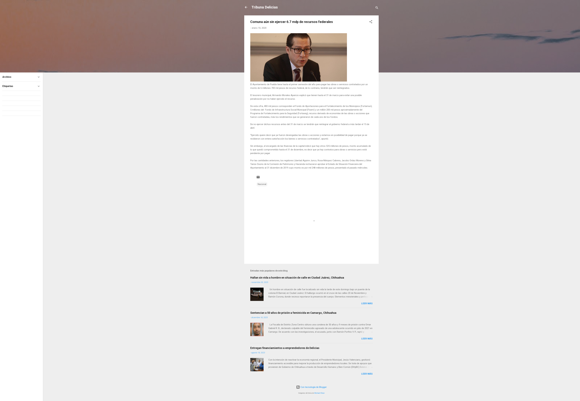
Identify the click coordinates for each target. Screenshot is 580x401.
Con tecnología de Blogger (313, 387)
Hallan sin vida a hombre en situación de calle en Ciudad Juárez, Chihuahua (297, 277)
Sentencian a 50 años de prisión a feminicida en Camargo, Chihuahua (293, 312)
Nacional (262, 184)
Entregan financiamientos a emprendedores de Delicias (284, 348)
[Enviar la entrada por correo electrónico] (258, 178)
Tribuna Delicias (264, 7)
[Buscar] (377, 8)
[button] (371, 22)
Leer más (367, 303)
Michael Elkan (319, 393)
